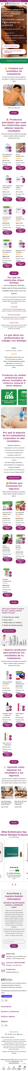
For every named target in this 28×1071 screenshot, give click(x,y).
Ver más (14, 273)
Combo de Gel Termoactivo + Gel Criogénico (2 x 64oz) (7, 218)
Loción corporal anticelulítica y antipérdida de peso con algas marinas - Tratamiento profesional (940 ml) (7, 186)
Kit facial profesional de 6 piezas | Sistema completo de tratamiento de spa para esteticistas (7, 580)
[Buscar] (22, 3)
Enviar (14, 946)
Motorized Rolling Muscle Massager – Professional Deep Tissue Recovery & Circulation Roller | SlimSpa (20, 683)
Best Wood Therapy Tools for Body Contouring (21, 803)
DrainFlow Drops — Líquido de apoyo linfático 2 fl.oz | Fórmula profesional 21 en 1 (7, 714)
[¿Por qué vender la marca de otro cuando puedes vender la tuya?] (14, 620)
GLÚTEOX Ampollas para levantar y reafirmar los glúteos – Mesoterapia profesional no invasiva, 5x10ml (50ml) (20, 218)
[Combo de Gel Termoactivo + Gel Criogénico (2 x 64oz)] (7, 210)
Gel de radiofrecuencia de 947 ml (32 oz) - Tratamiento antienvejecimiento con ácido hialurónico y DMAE (20, 155)
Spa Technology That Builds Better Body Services (6, 803)
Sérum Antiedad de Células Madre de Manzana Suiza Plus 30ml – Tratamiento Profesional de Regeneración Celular (7, 683)
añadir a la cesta (7, 168)
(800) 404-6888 (15, 1061)
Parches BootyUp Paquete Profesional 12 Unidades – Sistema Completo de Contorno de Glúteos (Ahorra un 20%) (20, 547)
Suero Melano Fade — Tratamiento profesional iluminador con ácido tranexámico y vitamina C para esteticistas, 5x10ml (20, 714)
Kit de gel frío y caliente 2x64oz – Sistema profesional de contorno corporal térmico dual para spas (7, 513)
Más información (9, 631)
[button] (5, 158)
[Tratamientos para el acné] (14, 95)
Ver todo (13, 112)
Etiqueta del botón (14, 477)
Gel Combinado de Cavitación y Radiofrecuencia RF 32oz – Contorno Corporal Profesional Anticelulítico (7, 251)
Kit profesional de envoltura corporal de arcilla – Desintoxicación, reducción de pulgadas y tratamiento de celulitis (20, 513)
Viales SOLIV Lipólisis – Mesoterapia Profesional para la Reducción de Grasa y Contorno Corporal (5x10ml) (20, 186)
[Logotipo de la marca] (9, 397)
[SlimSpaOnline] (10, 3)
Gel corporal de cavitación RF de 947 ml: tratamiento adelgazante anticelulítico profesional (7, 155)
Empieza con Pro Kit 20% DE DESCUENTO (12, 51)
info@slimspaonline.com (14, 1063)
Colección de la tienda (10, 46)
